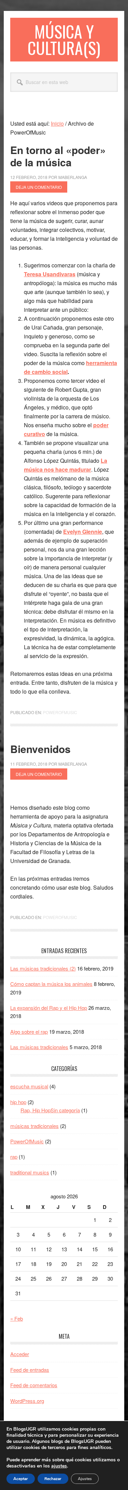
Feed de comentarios (33, 1385)
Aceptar (20, 1478)
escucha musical (29, 1086)
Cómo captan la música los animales (51, 983)
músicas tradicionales (34, 1125)
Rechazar (52, 1478)
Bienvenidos (40, 748)
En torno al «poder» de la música (58, 155)
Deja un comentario (39, 187)
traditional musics (29, 1172)
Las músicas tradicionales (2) (43, 968)
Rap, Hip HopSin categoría (50, 1110)
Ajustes (85, 1478)
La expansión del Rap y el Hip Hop (48, 1007)
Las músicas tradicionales (39, 1046)
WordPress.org (27, 1400)
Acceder (19, 1353)
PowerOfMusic (60, 712)
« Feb (16, 1318)
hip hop (18, 1101)
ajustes (59, 1466)
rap (13, 1156)
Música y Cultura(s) (64, 39)
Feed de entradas (29, 1369)
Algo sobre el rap (29, 1031)
